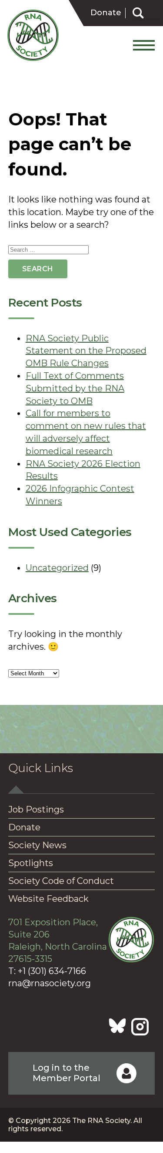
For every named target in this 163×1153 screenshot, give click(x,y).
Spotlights (30, 863)
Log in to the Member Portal (66, 1072)
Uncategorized (57, 568)
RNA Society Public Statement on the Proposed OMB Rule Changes (86, 351)
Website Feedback (48, 898)
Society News (37, 845)
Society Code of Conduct (61, 881)
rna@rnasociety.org (49, 983)
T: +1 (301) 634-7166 (47, 971)
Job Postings (36, 809)
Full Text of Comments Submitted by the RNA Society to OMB (75, 388)
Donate (105, 12)
